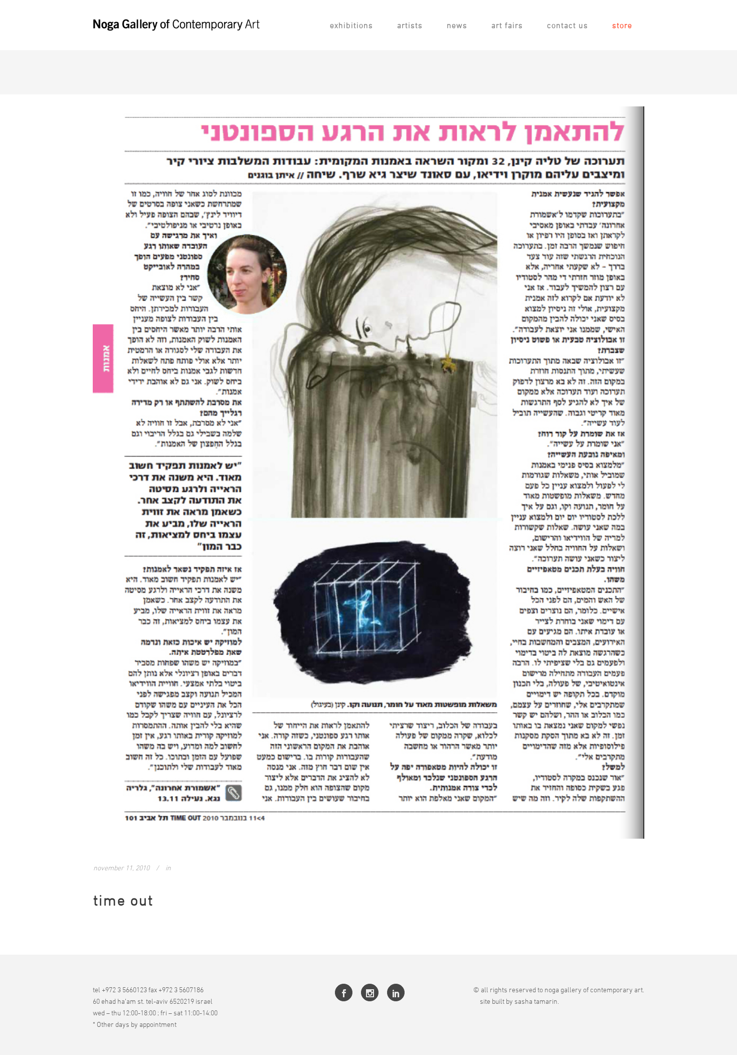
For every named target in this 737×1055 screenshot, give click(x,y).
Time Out (123, 900)
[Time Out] (368, 472)
